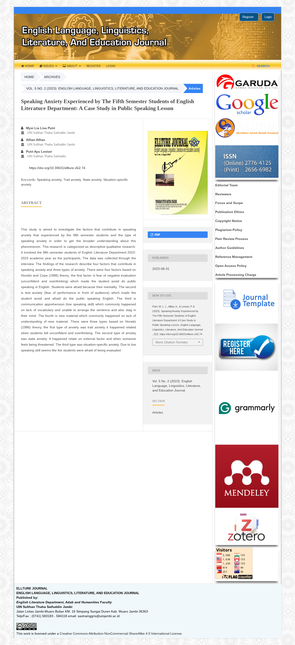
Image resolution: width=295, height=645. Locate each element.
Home (29, 66)
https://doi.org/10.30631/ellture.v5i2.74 (57, 168)
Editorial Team (226, 185)
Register (93, 66)
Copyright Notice (228, 221)
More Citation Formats (172, 342)
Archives (52, 77)
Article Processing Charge (235, 275)
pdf (157, 234)
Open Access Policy (231, 266)
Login (110, 66)
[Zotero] (246, 542)
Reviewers (223, 194)
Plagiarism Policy (228, 230)
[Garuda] (246, 90)
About (72, 66)
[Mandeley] (246, 506)
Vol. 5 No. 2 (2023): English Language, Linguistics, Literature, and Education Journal (102, 88)
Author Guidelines (229, 248)
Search (263, 66)
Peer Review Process (231, 239)
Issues (48, 66)
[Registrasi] (246, 370)
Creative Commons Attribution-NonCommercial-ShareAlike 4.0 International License (121, 633)
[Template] (246, 308)
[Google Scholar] (246, 115)
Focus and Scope (229, 203)
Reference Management (233, 257)
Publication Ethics (229, 212)
